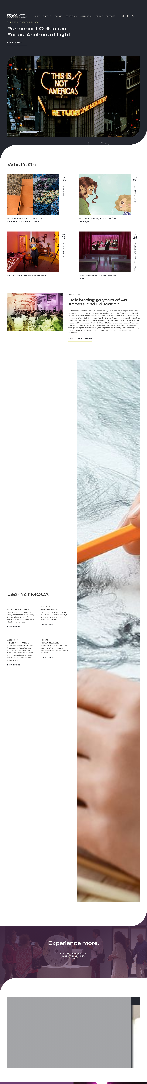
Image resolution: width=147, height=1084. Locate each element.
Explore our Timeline (80, 339)
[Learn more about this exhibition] (73, 96)
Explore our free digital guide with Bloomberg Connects (73, 955)
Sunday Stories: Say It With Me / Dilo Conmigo (98, 220)
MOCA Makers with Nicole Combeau (26, 275)
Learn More (14, 42)
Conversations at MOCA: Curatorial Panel (97, 277)
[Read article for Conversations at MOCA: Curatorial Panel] (105, 252)
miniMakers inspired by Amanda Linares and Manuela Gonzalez (24, 220)
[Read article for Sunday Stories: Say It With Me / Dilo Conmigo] (105, 194)
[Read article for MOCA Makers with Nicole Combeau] (33, 252)
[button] (18, 16)
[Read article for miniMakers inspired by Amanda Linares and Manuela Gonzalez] (33, 194)
